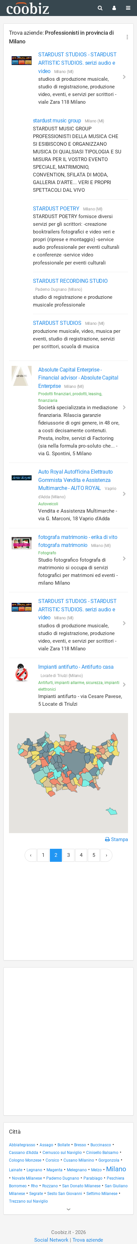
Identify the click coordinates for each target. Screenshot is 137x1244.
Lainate (15, 1170)
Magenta (55, 1170)
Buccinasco (100, 1145)
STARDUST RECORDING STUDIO (70, 281)
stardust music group (57, 120)
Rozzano (50, 1186)
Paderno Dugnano (62, 1178)
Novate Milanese (27, 1178)
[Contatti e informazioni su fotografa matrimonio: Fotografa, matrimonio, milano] (22, 543)
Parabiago (92, 1178)
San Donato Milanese (81, 1186)
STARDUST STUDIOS (58, 323)
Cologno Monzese (25, 1160)
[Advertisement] (68, 914)
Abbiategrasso (22, 1145)
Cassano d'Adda (23, 1152)
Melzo (96, 1170)
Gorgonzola (108, 1160)
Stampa (119, 839)
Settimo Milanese (101, 1193)
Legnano (34, 1170)
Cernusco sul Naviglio (62, 1152)
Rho (34, 1186)
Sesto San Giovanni (64, 1193)
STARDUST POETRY (57, 208)
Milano (116, 1169)
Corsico (52, 1160)
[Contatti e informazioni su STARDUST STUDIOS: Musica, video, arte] (22, 61)
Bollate (64, 1145)
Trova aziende (87, 1240)
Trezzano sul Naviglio (28, 1201)
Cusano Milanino (79, 1160)
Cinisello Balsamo (102, 1152)
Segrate (36, 1193)
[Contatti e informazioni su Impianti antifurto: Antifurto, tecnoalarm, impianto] (22, 673)
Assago (46, 1145)
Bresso (80, 1145)
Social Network (51, 1240)
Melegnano (77, 1170)
